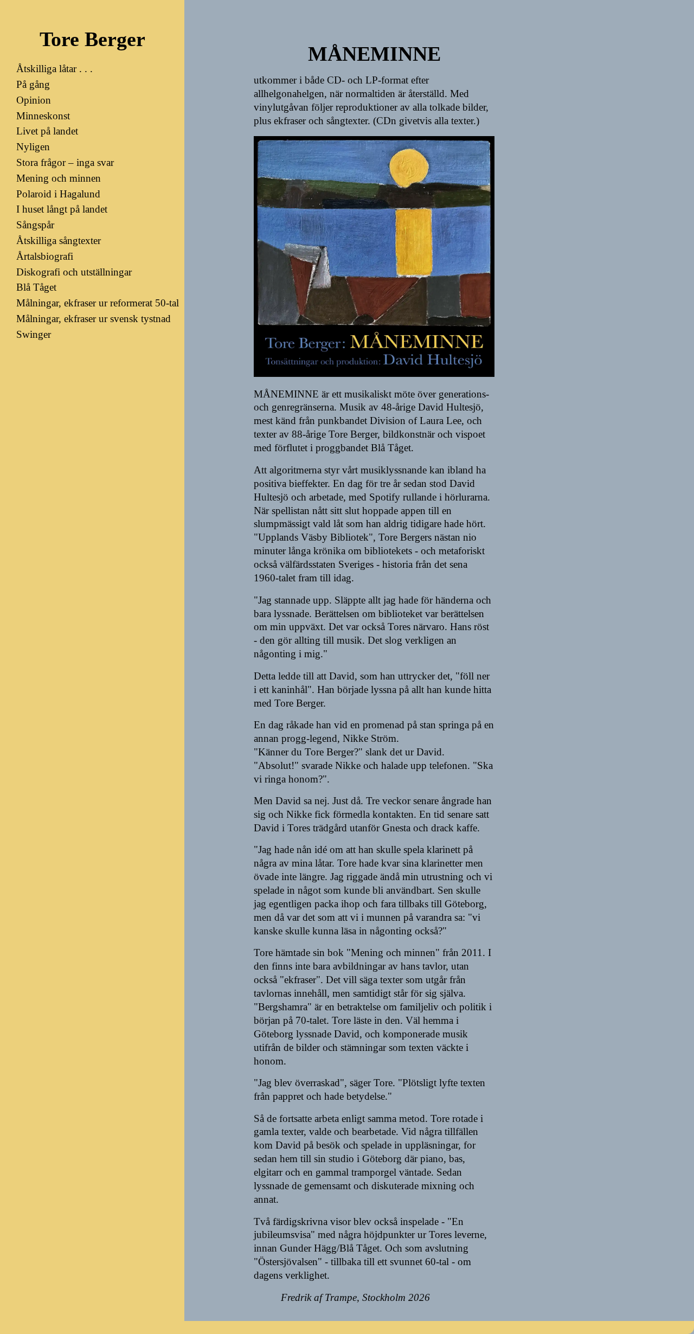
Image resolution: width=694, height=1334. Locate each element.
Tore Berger (92, 39)
